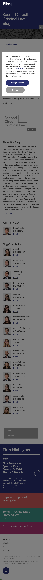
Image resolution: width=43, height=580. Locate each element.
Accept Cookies (17, 82)
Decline (15, 90)
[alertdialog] (21, 74)
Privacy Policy (18, 69)
